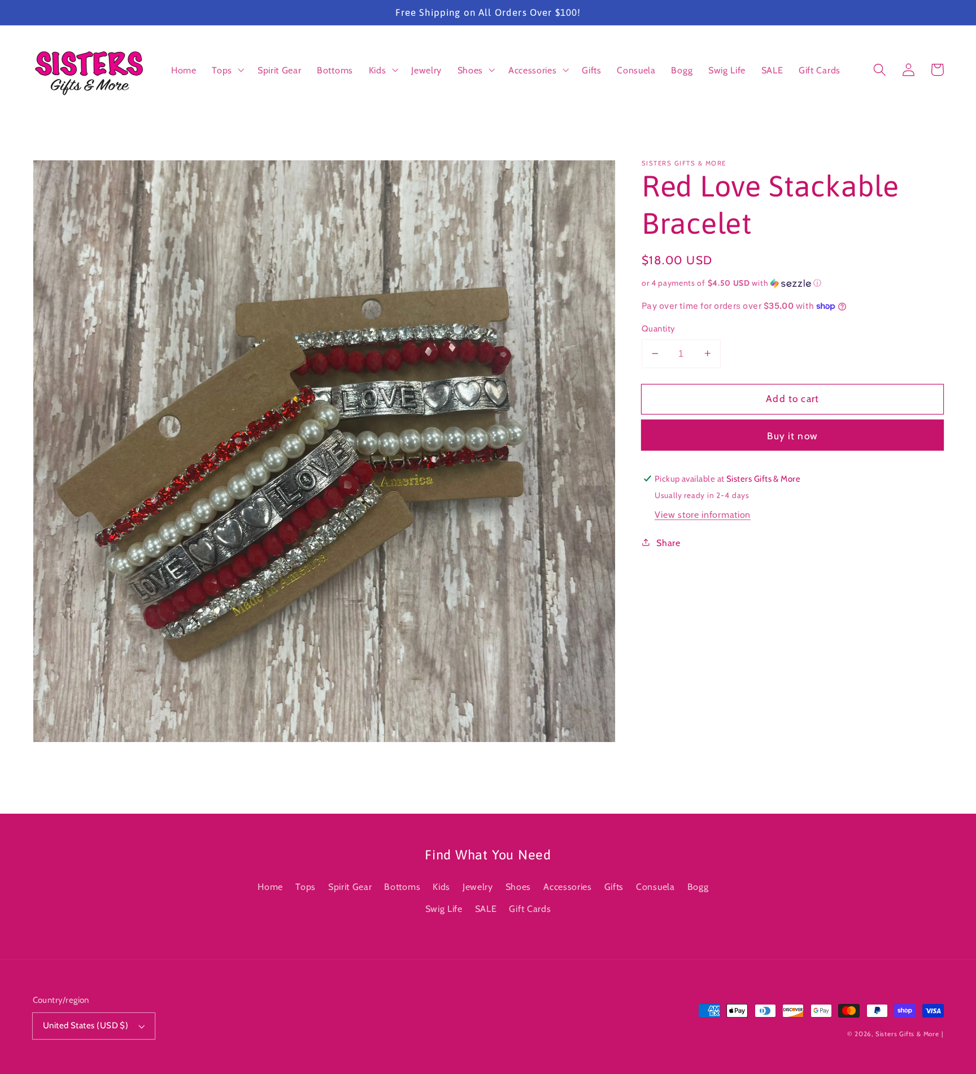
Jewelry (478, 886)
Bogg (698, 886)
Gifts (614, 886)
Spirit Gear (350, 886)
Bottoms (402, 886)
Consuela (655, 886)
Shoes (518, 886)
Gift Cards (530, 908)
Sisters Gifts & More (907, 1034)
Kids (441, 886)
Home (270, 886)
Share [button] (668, 542)
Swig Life (444, 908)
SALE (486, 908)
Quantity (659, 328)
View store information (703, 513)
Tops (305, 886)
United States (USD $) (86, 1025)
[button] (227, 70)
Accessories (567, 886)
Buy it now (792, 435)
